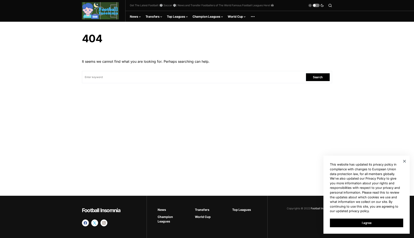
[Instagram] (103, 223)
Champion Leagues (165, 219)
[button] (316, 5)
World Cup (203, 217)
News (162, 209)
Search (318, 77)
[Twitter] (94, 223)
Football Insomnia (101, 210)
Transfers (202, 209)
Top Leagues (241, 209)
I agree (367, 223)
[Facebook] (85, 223)
